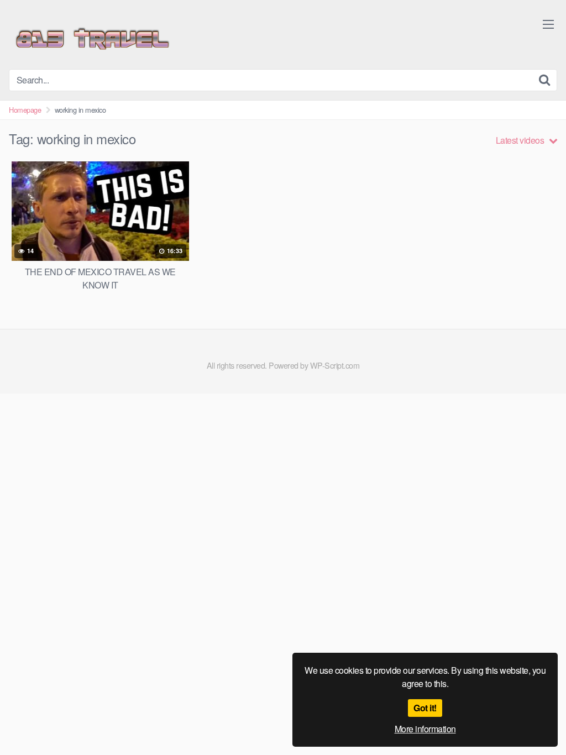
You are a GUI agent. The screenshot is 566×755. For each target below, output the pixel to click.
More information (425, 728)
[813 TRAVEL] (92, 39)
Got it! (425, 707)
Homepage (25, 109)
